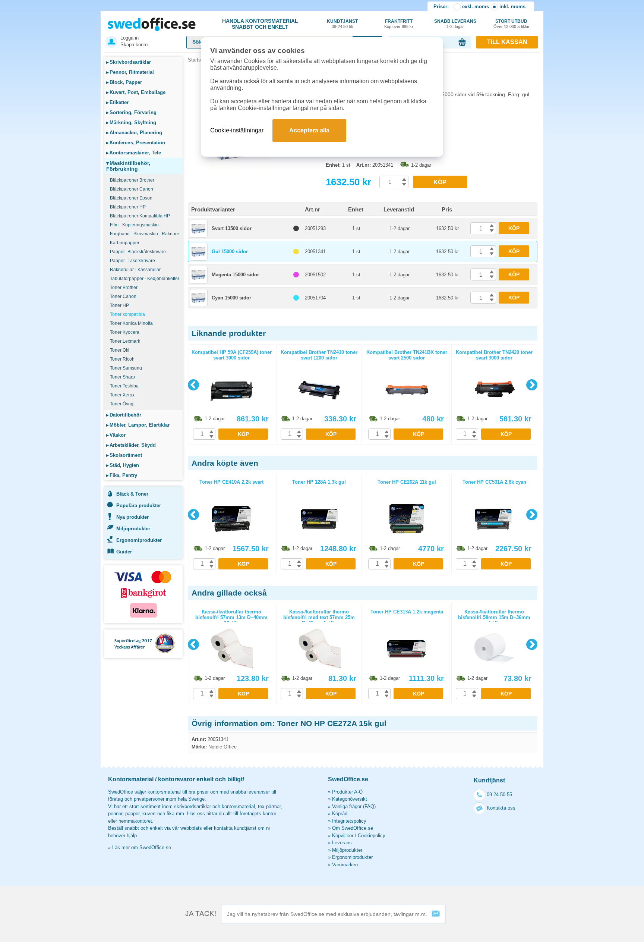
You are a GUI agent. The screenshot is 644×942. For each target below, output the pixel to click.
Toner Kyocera (124, 332)
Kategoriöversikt (349, 799)
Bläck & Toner (132, 494)
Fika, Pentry (121, 475)
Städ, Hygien (122, 465)
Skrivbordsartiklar (128, 62)
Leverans (342, 842)
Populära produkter (138, 505)
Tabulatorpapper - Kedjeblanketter (144, 278)
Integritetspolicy (349, 821)
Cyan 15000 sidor (231, 298)
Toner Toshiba (124, 386)
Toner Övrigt (122, 403)
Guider (124, 552)
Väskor (116, 435)
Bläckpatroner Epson (131, 198)
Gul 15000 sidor (230, 251)
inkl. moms (512, 6)
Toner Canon (123, 296)
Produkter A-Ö (347, 792)
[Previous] (193, 384)
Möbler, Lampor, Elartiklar (138, 425)
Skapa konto (134, 44)
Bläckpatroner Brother (132, 180)
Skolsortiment (124, 455)
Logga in (129, 38)
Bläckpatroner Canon (131, 189)
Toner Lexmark (125, 341)
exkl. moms (475, 6)
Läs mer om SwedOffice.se (141, 847)
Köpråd (339, 813)
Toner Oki (119, 350)
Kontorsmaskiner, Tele (133, 153)
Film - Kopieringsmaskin (134, 224)
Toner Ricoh (122, 359)
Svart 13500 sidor (232, 228)
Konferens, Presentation (135, 142)
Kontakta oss (501, 808)
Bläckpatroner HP (128, 207)
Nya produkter (132, 517)
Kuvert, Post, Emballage (135, 92)
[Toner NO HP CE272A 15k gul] (255, 175)
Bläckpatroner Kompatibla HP (140, 216)
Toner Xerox (122, 395)
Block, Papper (124, 82)
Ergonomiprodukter (139, 540)
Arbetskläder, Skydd (131, 445)
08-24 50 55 (499, 794)
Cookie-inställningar (236, 130)
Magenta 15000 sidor (235, 274)
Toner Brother (124, 287)
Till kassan (507, 42)
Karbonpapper (124, 242)
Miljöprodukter (133, 528)
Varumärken (345, 864)
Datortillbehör (123, 415)
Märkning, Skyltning (131, 122)
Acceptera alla (309, 130)
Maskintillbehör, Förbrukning (128, 166)
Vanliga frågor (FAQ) (354, 806)
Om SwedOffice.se (352, 828)
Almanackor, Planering (134, 132)
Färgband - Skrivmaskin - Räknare (144, 233)
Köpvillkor (342, 835)
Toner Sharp (122, 377)
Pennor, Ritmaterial (130, 72)
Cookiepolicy (371, 835)
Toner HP (119, 305)
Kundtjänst (342, 24)
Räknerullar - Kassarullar (135, 269)
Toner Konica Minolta (131, 323)
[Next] (531, 384)
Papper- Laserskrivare (132, 260)
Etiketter (117, 102)
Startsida (197, 60)
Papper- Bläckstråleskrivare (138, 251)
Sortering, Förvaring (131, 112)
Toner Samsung (126, 368)
